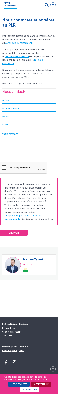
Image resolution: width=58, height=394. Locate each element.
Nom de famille (11, 108)
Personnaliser (30, 389)
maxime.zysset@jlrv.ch (13, 350)
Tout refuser (42, 384)
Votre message (10, 133)
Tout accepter (19, 384)
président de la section (17, 56)
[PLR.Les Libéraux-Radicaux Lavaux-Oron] (10, 6)
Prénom (7, 100)
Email (6, 124)
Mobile (6, 116)
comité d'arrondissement (18, 42)
